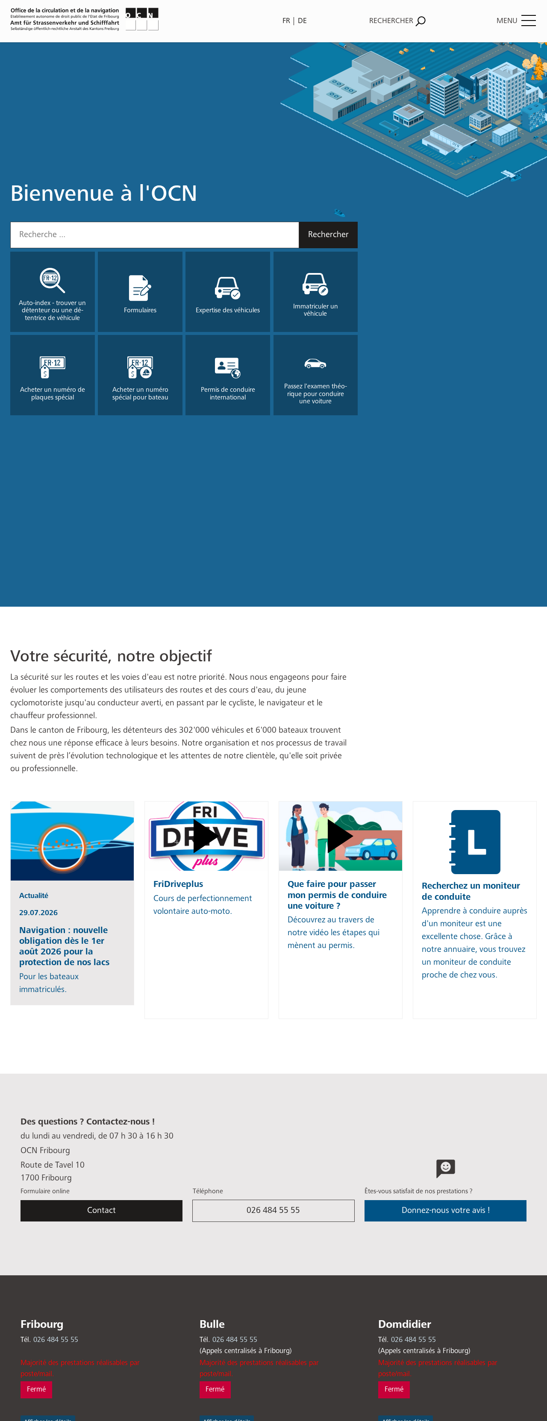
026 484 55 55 (273, 1210)
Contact (101, 1210)
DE (302, 21)
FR (286, 21)
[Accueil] (139, 19)
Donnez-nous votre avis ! (446, 1210)
